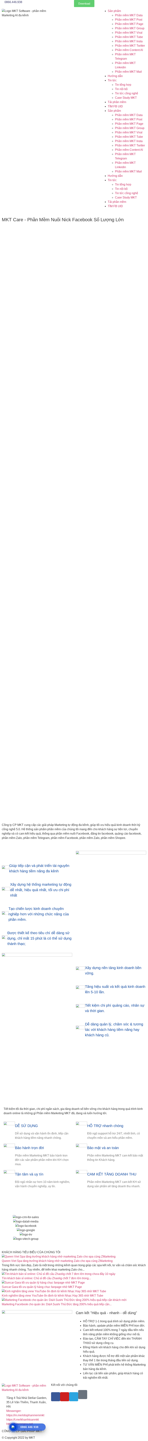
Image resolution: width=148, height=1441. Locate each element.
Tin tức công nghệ (126, 93)
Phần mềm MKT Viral (128, 32)
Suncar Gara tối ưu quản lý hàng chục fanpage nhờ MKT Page (42, 1286)
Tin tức (112, 80)
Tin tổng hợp (123, 84)
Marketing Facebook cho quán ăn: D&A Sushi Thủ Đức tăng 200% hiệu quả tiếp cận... (57, 1304)
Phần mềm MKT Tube (129, 37)
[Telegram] (73, 1396)
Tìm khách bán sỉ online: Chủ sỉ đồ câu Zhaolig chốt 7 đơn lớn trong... (46, 1278)
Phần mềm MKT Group (129, 28)
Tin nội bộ (121, 89)
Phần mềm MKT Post (128, 19)
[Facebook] (55, 1396)
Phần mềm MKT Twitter (130, 45)
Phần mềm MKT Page (129, 23)
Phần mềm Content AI (129, 50)
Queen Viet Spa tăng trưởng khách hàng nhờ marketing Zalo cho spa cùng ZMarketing (57, 1260)
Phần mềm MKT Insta (129, 41)
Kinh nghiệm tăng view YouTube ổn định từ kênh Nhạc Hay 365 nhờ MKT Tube (52, 1295)
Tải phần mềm (117, 102)
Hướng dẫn (115, 76)
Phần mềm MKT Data (129, 15)
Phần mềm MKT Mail (128, 71)
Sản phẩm (114, 10)
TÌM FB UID (115, 106)
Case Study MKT (126, 97)
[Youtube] (64, 1396)
